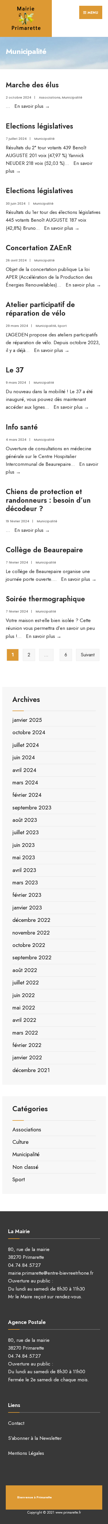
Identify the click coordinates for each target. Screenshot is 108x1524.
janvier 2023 (27, 907)
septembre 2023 (31, 807)
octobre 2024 (28, 732)
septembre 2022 (32, 957)
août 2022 (24, 970)
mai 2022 (23, 1007)
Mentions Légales (26, 1453)
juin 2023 (23, 845)
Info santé (22, 427)
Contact (16, 1423)
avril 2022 (24, 1020)
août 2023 (24, 820)
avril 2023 (24, 870)
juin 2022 (23, 995)
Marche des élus (32, 85)
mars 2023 (25, 882)
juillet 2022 (25, 982)
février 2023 (26, 895)
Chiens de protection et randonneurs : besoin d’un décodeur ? (48, 500)
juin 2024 (23, 757)
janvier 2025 (27, 720)
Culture (20, 1142)
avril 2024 (24, 770)
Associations (49, 97)
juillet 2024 (25, 745)
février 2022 (26, 1045)
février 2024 (26, 795)
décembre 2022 (31, 920)
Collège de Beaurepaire (44, 550)
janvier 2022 (27, 1057)
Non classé (25, 1167)
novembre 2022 (31, 933)
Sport (62, 325)
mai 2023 (23, 857)
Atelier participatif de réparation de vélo (40, 308)
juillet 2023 (25, 832)
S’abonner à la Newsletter (35, 1438)
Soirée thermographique (45, 599)
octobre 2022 (28, 945)
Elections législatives (39, 126)
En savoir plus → (32, 106)
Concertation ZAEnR (38, 248)
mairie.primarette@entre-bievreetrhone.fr (50, 1272)
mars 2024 (25, 782)
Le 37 (15, 370)
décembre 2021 (31, 1070)
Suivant (87, 654)
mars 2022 (25, 1033)
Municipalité (72, 97)
